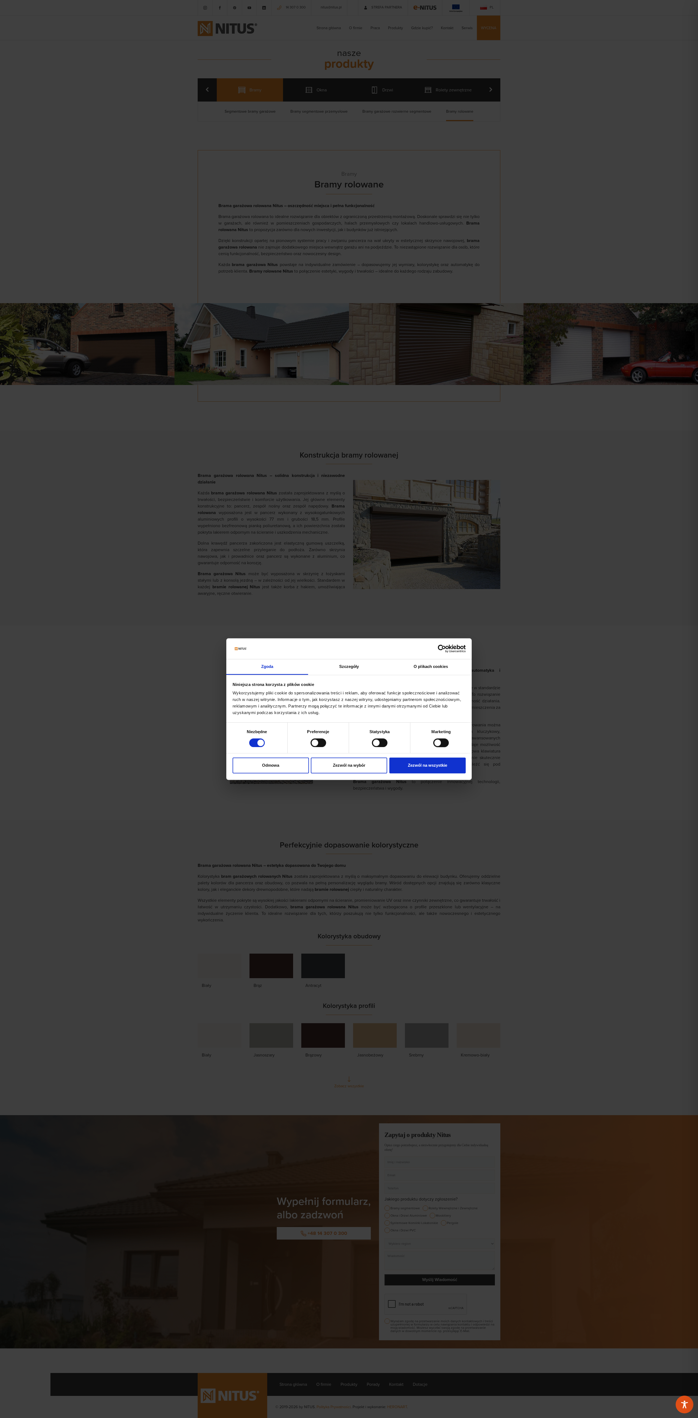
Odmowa (270, 765)
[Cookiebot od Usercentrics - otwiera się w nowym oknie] (442, 648)
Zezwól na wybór (349, 765)
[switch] (318, 742)
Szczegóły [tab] (349, 666)
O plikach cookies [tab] (431, 666)
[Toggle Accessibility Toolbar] (684, 1404)
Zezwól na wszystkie (427, 765)
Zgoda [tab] (267, 666)
